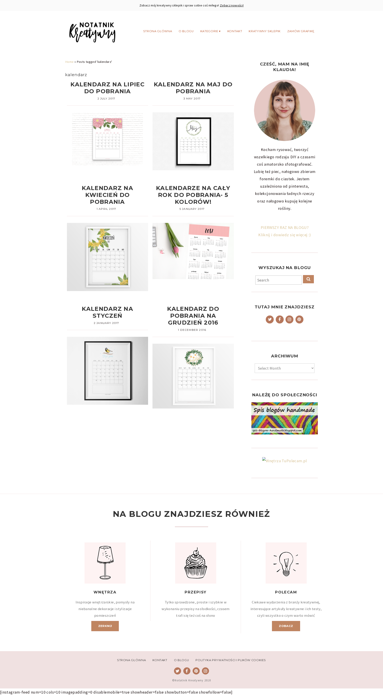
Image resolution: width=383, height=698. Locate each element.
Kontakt (234, 31)
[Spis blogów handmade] (284, 418)
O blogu (186, 31)
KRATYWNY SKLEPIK (264, 31)
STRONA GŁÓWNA (157, 31)
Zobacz (286, 626)
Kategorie (209, 31)
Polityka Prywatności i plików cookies (230, 660)
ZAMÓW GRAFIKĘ (301, 31)
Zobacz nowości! (232, 5)
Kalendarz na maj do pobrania (193, 88)
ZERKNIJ (105, 626)
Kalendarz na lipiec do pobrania (107, 88)
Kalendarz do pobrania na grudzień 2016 (193, 315)
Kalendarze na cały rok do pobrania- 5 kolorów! (193, 194)
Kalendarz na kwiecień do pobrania (107, 194)
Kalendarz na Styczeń (107, 312)
